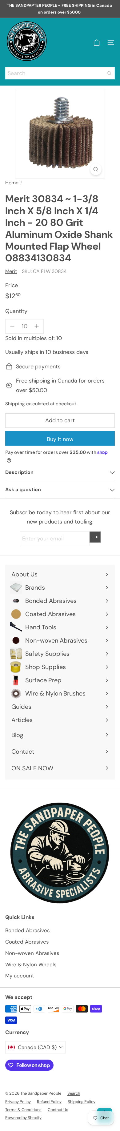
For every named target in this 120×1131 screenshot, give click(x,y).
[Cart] (97, 42)
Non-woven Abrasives (32, 953)
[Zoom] (96, 169)
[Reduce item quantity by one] (12, 326)
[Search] (109, 73)
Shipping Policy (81, 1101)
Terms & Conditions (23, 1109)
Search (73, 1093)
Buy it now (60, 439)
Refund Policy (49, 1101)
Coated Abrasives (27, 941)
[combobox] (60, 73)
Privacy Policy (18, 1101)
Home (11, 182)
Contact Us (58, 1109)
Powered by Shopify (23, 1117)
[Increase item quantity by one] (37, 326)
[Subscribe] (95, 537)
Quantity (16, 311)
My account (19, 975)
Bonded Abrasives (27, 930)
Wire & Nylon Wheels (31, 964)
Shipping (15, 404)
